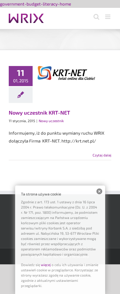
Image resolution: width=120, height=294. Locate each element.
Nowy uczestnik (51, 121)
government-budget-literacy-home (35, 3)
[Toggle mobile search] (96, 17)
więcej (46, 265)
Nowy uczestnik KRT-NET (39, 112)
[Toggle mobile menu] (108, 17)
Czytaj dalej (102, 155)
